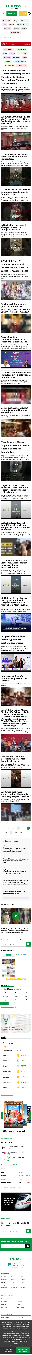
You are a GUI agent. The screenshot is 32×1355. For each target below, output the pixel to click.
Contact (18, 1304)
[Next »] (26, 833)
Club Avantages (5, 1317)
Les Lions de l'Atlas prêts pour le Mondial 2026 (13, 305)
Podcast (23, 1287)
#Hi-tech (24, 28)
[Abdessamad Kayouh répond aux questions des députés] (16, 696)
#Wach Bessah (25, 21)
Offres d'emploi (20, 1307)
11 (23, 828)
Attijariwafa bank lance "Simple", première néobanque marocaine (13, 640)
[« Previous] (3, 828)
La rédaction (19, 1301)
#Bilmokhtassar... (15, 32)
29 (16, 833)
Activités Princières (21, 49)
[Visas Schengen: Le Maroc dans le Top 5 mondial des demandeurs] (16, 176)
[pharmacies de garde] (16, 1023)
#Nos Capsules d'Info (22, 25)
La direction (4, 1301)
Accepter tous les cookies (23, 1350)
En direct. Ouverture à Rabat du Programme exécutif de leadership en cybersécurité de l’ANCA (15, 120)
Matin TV (3, 1277)
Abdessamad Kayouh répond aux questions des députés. (15, 684)
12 (28, 828)
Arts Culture (16, 57)
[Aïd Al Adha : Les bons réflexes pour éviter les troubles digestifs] (16, 778)
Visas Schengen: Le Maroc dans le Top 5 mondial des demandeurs (14, 156)
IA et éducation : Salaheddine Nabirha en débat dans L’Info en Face (14, 339)
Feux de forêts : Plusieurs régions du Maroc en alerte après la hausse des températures (15, 447)
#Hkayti (16, 21)
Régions (13, 1282)
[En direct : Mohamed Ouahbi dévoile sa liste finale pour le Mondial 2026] (16, 394)
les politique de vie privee (15, 1345)
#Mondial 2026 (6, 21)
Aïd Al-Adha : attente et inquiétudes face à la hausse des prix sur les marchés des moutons (15, 526)
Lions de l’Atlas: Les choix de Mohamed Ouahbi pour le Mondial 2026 (15, 192)
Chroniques (4, 1287)
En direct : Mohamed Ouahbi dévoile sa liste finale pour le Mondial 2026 (16, 375)
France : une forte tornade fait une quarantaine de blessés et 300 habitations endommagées (14, 893)
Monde (13, 1279)
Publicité (3, 1304)
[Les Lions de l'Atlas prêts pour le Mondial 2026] (16, 323)
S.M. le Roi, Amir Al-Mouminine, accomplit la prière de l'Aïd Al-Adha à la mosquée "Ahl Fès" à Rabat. (15, 276)
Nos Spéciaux (14, 1287)
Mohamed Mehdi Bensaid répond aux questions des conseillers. (15, 416)
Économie (12, 53)
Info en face (8, 61)
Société (24, 57)
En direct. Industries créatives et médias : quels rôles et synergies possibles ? (16, 794)
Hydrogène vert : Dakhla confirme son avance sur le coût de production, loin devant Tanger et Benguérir (15, 871)
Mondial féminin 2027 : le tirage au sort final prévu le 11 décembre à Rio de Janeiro (15, 861)
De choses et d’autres (20, 61)
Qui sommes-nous (6, 1298)
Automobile (7, 57)
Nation (5, 53)
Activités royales (15, 1277)
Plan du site (4, 1307)
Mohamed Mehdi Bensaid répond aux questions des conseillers (14, 410)
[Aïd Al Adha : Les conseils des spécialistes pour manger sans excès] (16, 247)
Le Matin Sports (20, 1317)
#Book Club (7, 28)
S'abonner (23, 13)
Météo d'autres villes (7, 1095)
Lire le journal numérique (16, 979)
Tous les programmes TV (7, 1165)
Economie (3, 1279)
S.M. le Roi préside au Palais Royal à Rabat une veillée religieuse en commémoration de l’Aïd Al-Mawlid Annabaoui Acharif (16, 930)
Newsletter (11, 13)
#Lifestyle (16, 28)
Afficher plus (16, 898)
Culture (3, 1282)
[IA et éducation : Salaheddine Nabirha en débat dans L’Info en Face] (16, 359)
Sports (26, 53)
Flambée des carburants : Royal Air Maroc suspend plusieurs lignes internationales (14, 564)
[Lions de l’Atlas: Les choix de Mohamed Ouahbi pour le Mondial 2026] (16, 211)
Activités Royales (8, 49)
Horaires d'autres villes (7, 1007)
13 (6, 833)
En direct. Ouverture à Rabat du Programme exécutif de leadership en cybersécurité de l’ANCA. (14, 128)
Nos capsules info (9, 65)
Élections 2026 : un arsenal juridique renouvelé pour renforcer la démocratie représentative (15, 850)
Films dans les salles (6, 1138)
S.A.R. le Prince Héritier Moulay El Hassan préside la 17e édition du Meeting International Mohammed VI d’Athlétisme (15, 77)
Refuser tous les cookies (8, 1350)
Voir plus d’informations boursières (10, 1187)
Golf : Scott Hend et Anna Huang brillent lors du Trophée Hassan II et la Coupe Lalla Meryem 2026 (14, 601)
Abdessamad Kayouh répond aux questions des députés (14, 678)
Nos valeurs (19, 1298)
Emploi (19, 53)
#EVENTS (11, 25)
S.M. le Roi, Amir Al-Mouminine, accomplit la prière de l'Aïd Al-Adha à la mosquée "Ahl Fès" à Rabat (14, 266)
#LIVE (4, 25)
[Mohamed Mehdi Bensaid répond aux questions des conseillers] (16, 428)
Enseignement (4, 1285)
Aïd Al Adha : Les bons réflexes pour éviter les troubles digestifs (13, 759)
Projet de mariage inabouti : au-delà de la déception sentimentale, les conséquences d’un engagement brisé (15, 882)
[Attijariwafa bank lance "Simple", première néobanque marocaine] (16, 662)
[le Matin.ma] (16, 6)
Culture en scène (21, 65)
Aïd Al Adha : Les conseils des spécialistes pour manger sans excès (14, 227)
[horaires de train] (16, 1202)
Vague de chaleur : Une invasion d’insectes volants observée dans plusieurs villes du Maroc (15, 488)
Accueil (3, 37)
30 (21, 833)
